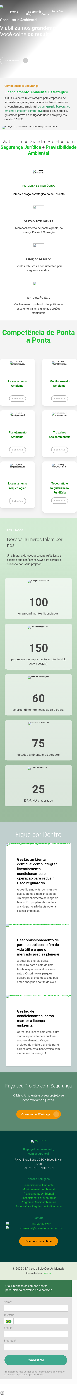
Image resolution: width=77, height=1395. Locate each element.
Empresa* (10, 1340)
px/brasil (47, 1273)
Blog (16, 849)
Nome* (8, 1302)
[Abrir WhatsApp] (68, 1386)
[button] (15, 60)
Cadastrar (36, 1360)
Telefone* (10, 1315)
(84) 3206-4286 (41, 1224)
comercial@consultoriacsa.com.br (41, 1228)
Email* (8, 1327)
